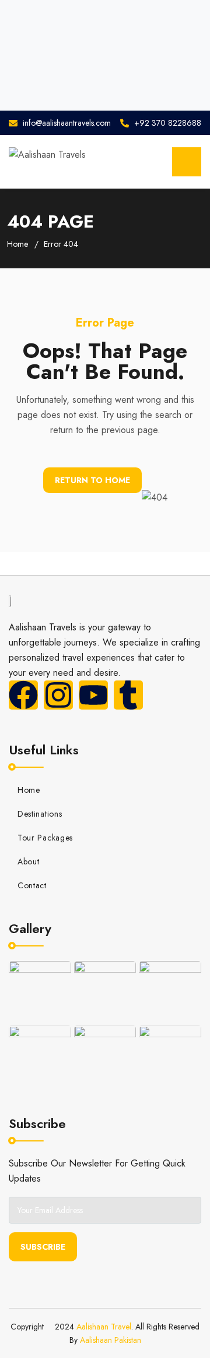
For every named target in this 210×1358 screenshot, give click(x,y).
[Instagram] (58, 695)
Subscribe (42, 1247)
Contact (32, 885)
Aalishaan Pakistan (110, 1340)
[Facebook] (23, 695)
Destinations (40, 814)
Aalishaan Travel (103, 1326)
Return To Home (92, 480)
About (29, 861)
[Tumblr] (128, 695)
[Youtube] (93, 695)
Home (17, 244)
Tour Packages (45, 837)
